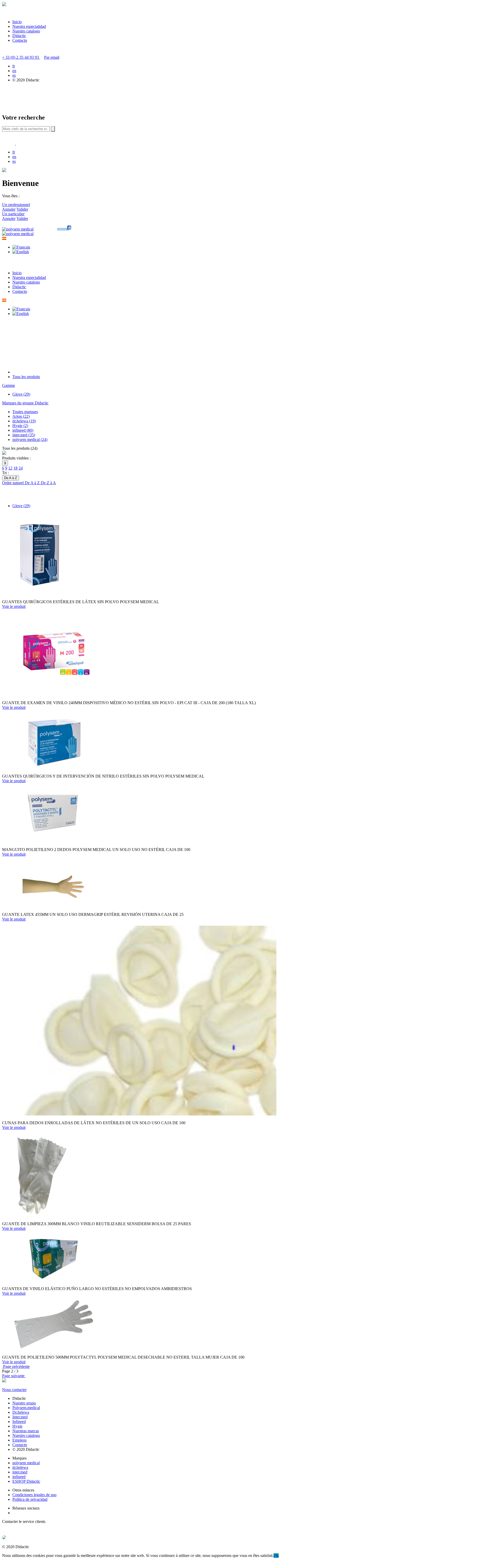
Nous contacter (14, 1389)
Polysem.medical (26, 1407)
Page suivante (14, 1376)
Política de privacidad (29, 1499)
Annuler (8, 209)
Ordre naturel (13, 483)
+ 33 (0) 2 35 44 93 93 (21, 57)
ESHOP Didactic (26, 1481)
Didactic (19, 35)
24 (21, 468)
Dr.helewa (20, 1412)
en (14, 71)
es (14, 75)
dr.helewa (20, 1467)
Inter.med (20, 1417)
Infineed (19, 1421)
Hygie (17, 1426)
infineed (19, 1476)
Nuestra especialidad (29, 26)
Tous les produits (26, 376)
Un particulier (13, 214)
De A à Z (33, 483)
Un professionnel (16, 204)
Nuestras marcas (25, 1431)
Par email (51, 57)
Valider (22, 209)
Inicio (17, 22)
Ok (276, 1555)
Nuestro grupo (24, 1403)
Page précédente (16, 1366)
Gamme (8, 385)
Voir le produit (14, 606)
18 (15, 468)
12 (10, 468)
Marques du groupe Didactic (25, 403)
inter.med (19, 1472)
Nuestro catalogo (26, 31)
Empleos (19, 1440)
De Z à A (48, 483)
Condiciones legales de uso (34, 1495)
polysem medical (26, 1463)
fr (13, 66)
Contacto (19, 40)
